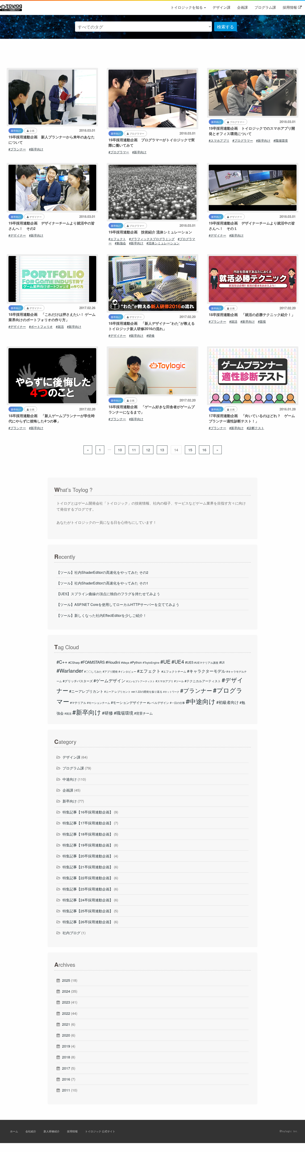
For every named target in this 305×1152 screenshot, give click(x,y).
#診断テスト (255, 428)
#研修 (150, 335)
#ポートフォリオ (41, 326)
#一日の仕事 (177, 703)
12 (148, 449)
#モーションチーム (98, 703)
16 (204, 449)
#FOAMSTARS (93, 662)
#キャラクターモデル (206, 671)
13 (162, 449)
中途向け (70, 779)
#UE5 (189, 662)
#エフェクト (117, 239)
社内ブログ (71, 932)
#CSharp (74, 662)
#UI (221, 662)
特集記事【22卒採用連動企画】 (88, 877)
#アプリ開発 (110, 671)
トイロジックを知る (187, 7)
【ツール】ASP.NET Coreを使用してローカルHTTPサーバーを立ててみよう (117, 604)
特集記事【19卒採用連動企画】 (88, 845)
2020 (66, 1035)
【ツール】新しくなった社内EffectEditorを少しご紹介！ (101, 615)
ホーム (14, 1131)
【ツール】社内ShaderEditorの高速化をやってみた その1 (102, 583)
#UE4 (177, 661)
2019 (66, 1046)
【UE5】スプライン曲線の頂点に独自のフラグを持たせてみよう (108, 593)
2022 (66, 1013)
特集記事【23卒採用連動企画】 (88, 889)
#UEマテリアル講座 (206, 662)
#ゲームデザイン (109, 680)
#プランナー (17, 149)
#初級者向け (227, 702)
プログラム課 (265, 7)
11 (134, 449)
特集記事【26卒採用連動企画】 (88, 921)
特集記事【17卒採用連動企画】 (88, 823)
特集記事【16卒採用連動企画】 (88, 812)
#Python (136, 662)
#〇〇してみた (93, 671)
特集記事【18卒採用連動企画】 (88, 834)
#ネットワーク (171, 691)
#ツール (179, 681)
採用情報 (290, 7)
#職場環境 (281, 140)
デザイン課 (221, 7)
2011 (66, 1090)
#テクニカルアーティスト (203, 681)
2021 (66, 1024)
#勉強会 (120, 243)
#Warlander (69, 670)
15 (190, 449)
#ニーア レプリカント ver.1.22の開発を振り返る (133, 691)
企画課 (242, 7)
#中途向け (200, 701)
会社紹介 (30, 1131)
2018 (66, 1057)
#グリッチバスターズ (78, 681)
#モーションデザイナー (128, 702)
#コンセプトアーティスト (140, 681)
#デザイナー (17, 235)
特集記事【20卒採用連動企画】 (88, 856)
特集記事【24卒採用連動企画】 (88, 899)
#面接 (262, 321)
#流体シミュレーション (163, 243)
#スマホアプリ (219, 140)
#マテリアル (78, 703)
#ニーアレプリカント (86, 691)
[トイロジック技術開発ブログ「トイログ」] (12, 7)
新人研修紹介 (52, 1131)
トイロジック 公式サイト (100, 1131)
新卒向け (70, 801)
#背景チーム (143, 713)
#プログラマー (119, 152)
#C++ (61, 662)
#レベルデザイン (158, 703)
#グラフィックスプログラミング (152, 239)
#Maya (125, 662)
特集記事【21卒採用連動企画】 (88, 866)
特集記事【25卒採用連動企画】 (88, 910)
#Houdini (113, 662)
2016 (66, 1079)
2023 (66, 1002)
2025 (66, 980)
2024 (66, 991)
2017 (66, 1068)
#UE (165, 661)
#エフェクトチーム (173, 671)
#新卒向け (36, 149)
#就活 (60, 326)
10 (120, 449)
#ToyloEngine (151, 662)
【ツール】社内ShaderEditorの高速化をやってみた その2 (102, 572)
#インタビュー (127, 671)
